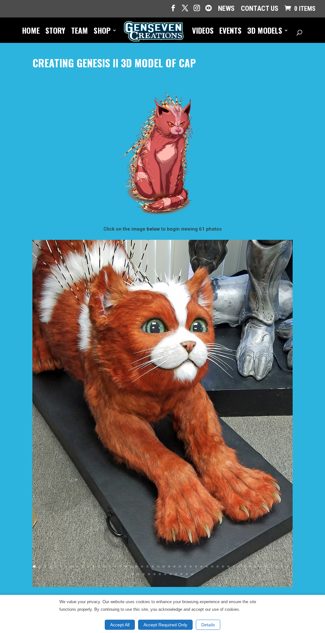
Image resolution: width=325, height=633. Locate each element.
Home (31, 32)
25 (163, 566)
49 (133, 574)
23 (153, 566)
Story (55, 32)
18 (126, 566)
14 (104, 566)
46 (277, 566)
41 (250, 566)
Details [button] (208, 624)
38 (234, 566)
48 (288, 566)
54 (160, 574)
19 (131, 566)
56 (170, 574)
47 (282, 566)
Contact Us (259, 8)
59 (187, 574)
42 (255, 566)
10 (83, 566)
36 (223, 566)
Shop (102, 32)
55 (165, 574)
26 (169, 566)
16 (115, 566)
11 (88, 566)
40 (244, 566)
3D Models (264, 32)
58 (181, 574)
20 (137, 566)
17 (120, 566)
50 (138, 574)
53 (154, 574)
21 (142, 566)
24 (158, 566)
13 (99, 566)
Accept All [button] (119, 624)
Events (230, 32)
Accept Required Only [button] (165, 624)
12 (93, 566)
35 (217, 566)
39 (239, 566)
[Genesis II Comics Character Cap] (162, 585)
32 (201, 566)
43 (261, 566)
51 (144, 574)
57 (176, 574)
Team (79, 32)
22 (147, 566)
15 (110, 566)
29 (185, 566)
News (226, 8)
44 (266, 566)
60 (192, 574)
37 (228, 566)
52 (149, 574)
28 (180, 566)
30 (190, 566)
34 (212, 566)
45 (271, 566)
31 (196, 566)
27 (174, 566)
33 (207, 566)
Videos (203, 32)
